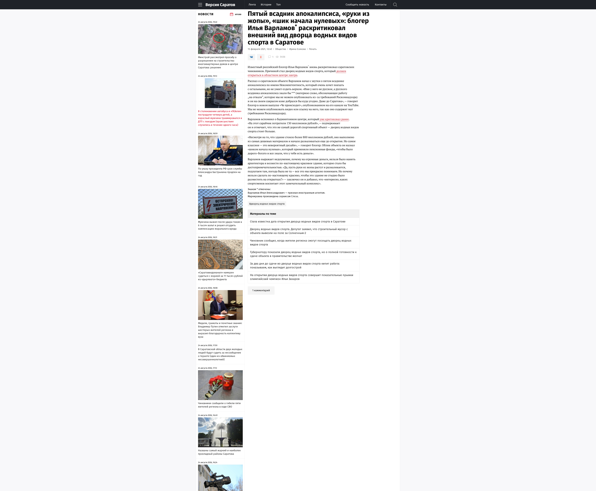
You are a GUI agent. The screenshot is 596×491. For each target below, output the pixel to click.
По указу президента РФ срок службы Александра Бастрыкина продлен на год (220, 172)
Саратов (220, 4)
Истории (266, 4)
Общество (280, 49)
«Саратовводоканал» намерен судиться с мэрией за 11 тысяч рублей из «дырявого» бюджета (220, 276)
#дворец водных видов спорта (267, 203)
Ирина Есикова (297, 49)
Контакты (380, 4)
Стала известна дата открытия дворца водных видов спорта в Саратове (297, 221)
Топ (278, 4)
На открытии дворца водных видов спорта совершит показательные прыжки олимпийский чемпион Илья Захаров (301, 277)
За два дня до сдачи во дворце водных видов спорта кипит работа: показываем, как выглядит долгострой (295, 265)
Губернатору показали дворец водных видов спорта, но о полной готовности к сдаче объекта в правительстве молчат (303, 254)
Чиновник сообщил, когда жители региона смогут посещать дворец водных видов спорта (300, 242)
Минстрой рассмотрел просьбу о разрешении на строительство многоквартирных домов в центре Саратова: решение (218, 62)
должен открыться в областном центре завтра (297, 73)
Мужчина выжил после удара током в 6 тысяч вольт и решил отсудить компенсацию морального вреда (220, 225)
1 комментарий (261, 290)
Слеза (294, 196)
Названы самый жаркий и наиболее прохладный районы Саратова (219, 452)
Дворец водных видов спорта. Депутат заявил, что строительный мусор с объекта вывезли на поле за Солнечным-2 (299, 231)
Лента (252, 4)
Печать (313, 49)
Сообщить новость (357, 4)
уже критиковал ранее (334, 119)
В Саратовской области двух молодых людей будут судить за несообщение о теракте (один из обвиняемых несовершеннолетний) (220, 354)
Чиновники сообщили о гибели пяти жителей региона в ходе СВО (219, 405)
